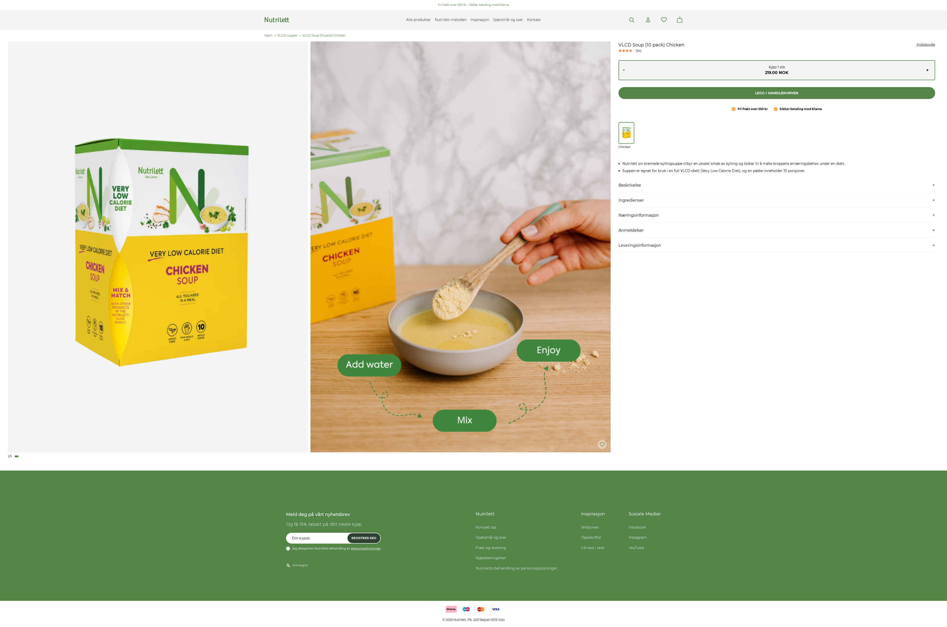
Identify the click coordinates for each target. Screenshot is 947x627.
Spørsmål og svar (508, 20)
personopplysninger (366, 548)
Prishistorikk (926, 44)
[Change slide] (16, 456)
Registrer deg (363, 538)
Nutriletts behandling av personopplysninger (516, 568)
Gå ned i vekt (592, 548)
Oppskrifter (591, 537)
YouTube (636, 548)
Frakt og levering (491, 548)
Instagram (638, 537)
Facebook (637, 527)
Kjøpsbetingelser (491, 558)
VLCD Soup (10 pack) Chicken (324, 35)
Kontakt (534, 20)
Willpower (590, 527)
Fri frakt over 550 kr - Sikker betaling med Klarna (473, 5)
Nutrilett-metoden (451, 20)
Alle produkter (418, 20)
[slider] (158, 246)
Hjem (268, 35)
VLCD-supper (287, 35)
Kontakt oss (486, 527)
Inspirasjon (480, 20)
